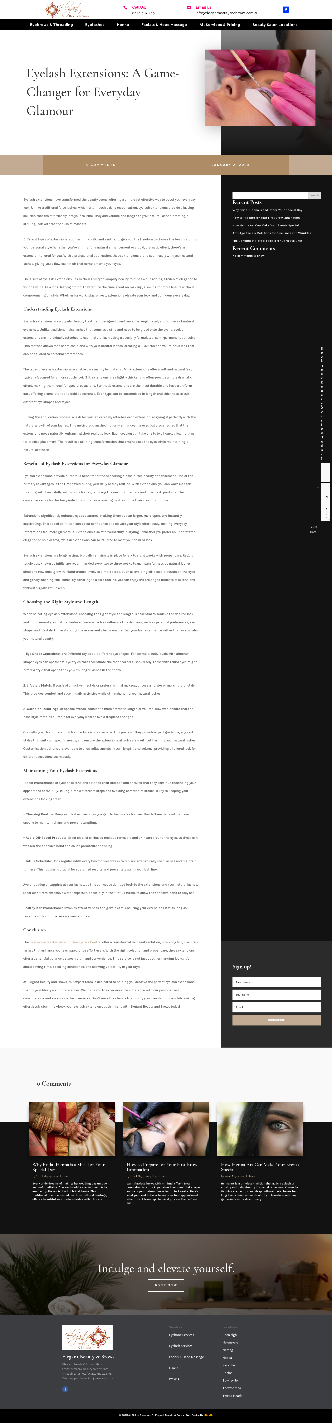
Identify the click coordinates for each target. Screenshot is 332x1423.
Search (314, 195)
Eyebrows (159, 1176)
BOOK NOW (166, 1285)
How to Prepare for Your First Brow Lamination (266, 217)
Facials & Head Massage (164, 25)
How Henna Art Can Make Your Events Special (265, 225)
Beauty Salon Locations (275, 25)
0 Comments (101, 165)
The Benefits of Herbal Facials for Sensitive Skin (267, 241)
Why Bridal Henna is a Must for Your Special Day (267, 210)
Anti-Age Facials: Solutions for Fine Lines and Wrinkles (271, 233)
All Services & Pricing (220, 25)
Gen (38, 1176)
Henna (123, 25)
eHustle (208, 1415)
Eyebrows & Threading (51, 25)
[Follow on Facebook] (286, 10)
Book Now (313, 529)
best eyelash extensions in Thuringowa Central (65, 942)
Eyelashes (95, 25)
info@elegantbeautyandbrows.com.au (227, 13)
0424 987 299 (143, 13)
